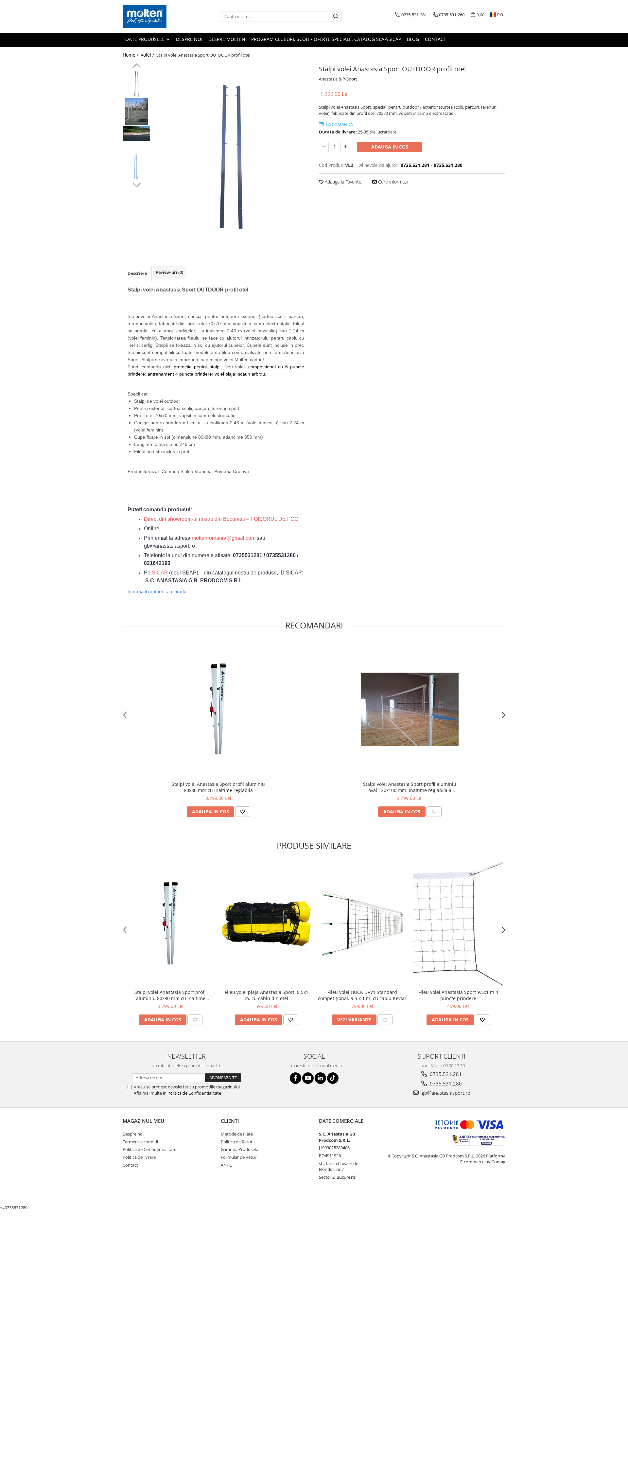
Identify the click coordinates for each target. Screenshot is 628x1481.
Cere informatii (392, 182)
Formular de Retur (238, 1157)
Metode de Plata (237, 1134)
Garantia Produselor (240, 1149)
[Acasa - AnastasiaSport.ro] (155, 16)
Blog (413, 39)
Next (136, 184)
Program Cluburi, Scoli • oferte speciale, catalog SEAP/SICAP (326, 39)
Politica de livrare (139, 1157)
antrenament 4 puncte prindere (180, 374)
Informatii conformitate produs (158, 591)
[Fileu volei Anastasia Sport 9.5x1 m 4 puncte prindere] (458, 924)
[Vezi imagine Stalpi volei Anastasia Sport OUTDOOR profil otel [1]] (136, 111)
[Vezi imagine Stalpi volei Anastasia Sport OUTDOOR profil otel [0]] (136, 83)
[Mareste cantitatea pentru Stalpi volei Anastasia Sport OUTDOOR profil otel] (345, 147)
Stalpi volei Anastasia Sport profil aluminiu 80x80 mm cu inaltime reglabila (218, 787)
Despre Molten (226, 39)
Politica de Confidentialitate (194, 1093)
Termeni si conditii (140, 1142)
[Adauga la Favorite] (242, 811)
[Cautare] (336, 16)
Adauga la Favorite (342, 182)
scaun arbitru (251, 374)
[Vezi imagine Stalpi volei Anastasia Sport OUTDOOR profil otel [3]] (136, 167)
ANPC (226, 1165)
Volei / (148, 55)
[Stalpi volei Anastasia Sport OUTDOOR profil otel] (231, 155)
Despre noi (189, 39)
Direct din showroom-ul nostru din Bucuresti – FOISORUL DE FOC (221, 519)
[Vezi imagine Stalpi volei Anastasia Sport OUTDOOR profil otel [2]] (136, 133)
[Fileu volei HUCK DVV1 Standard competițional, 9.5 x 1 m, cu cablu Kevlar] (362, 923)
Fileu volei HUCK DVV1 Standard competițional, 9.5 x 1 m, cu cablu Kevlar (362, 995)
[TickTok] (333, 1078)
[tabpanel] (231, 155)
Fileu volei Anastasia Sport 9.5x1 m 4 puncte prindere (458, 995)
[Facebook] (295, 1078)
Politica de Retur (237, 1142)
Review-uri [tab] (169, 272)
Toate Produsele (144, 39)
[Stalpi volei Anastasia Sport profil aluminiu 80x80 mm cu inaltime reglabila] (218, 710)
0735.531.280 (445, 1083)
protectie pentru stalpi (197, 366)
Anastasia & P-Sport (338, 79)
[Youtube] (308, 1078)
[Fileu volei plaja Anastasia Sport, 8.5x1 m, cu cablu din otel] (266, 923)
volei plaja (225, 374)
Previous (136, 66)
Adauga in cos (389, 147)
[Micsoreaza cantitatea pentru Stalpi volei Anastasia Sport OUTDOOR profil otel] (324, 147)
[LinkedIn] (320, 1078)
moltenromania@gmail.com (223, 538)
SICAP (160, 572)
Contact (435, 39)
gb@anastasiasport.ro (445, 1092)
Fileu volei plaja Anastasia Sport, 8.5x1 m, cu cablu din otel (266, 995)
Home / (131, 55)
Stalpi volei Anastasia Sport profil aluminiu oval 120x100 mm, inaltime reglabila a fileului (409, 787)
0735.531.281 (445, 1074)
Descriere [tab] (137, 273)
